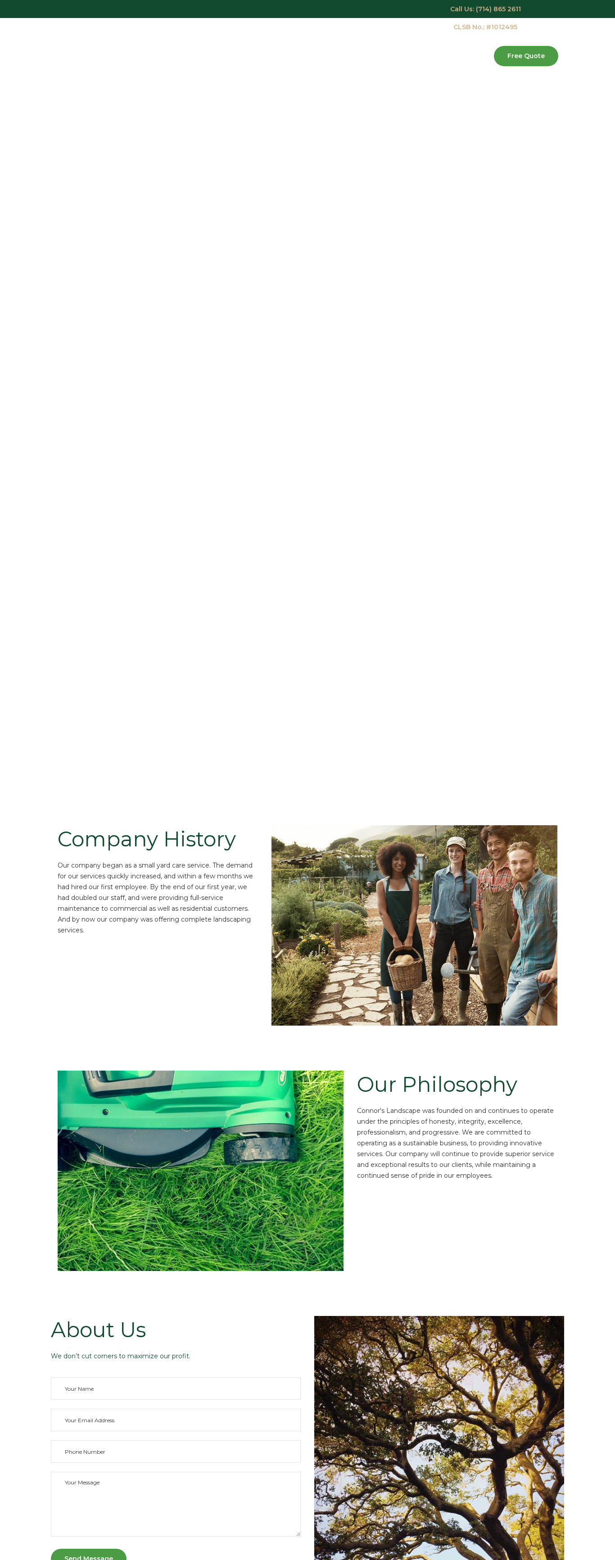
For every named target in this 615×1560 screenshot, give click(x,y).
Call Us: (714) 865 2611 (485, 9)
